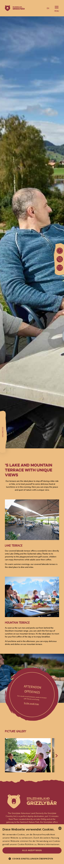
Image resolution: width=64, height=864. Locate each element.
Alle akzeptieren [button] (32, 850)
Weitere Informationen (48, 844)
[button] (48, 8)
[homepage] (14, 8)
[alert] (32, 844)
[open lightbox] (28, 755)
